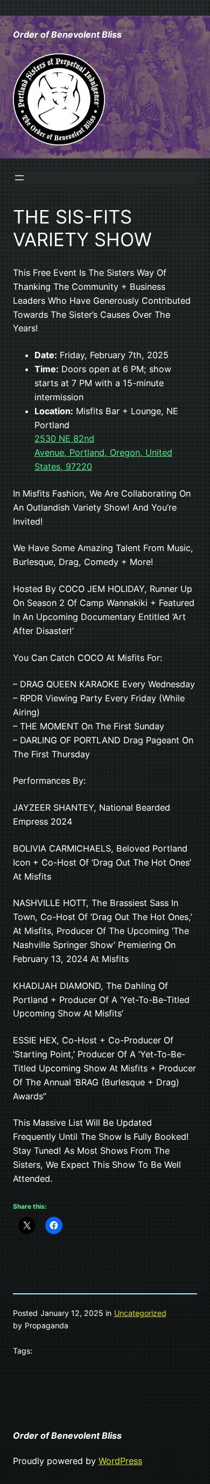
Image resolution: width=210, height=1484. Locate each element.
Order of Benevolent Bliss (67, 34)
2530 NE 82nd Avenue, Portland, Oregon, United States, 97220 (103, 452)
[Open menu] (19, 177)
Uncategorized (140, 1313)
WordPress (120, 1460)
